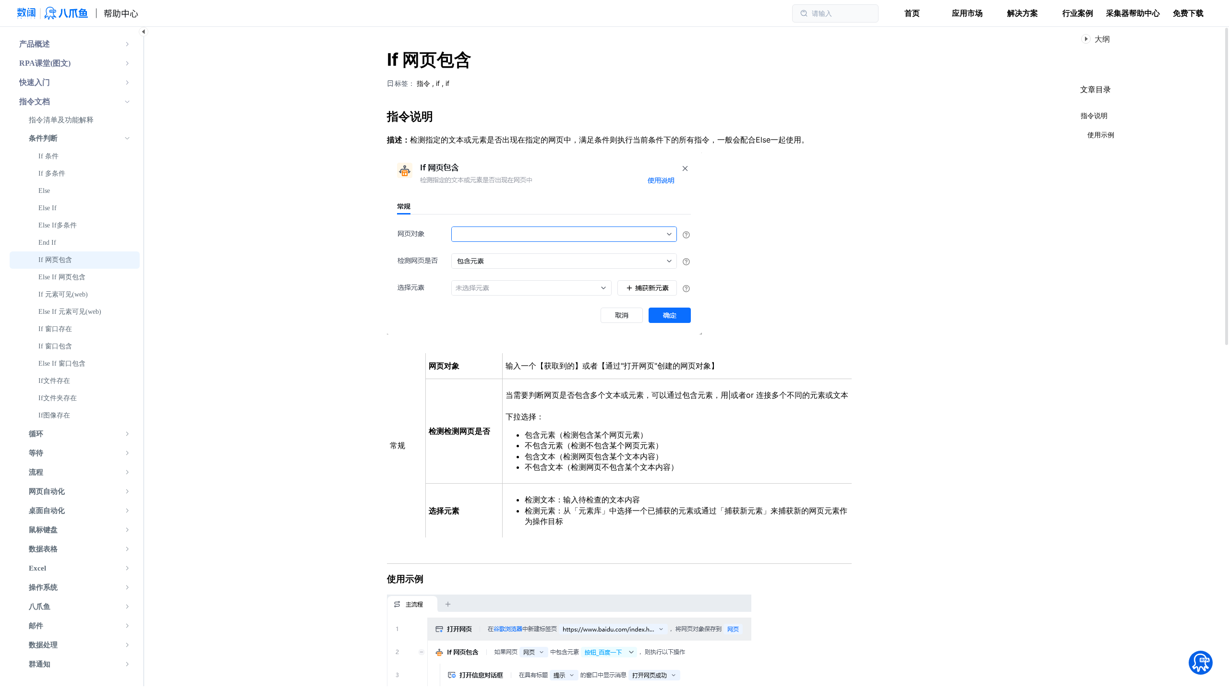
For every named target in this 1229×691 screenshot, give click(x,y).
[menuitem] (75, 44)
